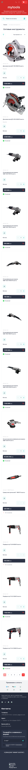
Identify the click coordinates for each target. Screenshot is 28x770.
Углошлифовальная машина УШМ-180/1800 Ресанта (10, 333)
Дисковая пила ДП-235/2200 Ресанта (13, 119)
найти (3, 19)
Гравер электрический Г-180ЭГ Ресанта (14, 492)
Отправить (23, 740)
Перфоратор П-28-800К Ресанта (12, 544)
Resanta (5, 68)
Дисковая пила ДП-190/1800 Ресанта (13, 66)
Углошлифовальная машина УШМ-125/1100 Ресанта (10, 226)
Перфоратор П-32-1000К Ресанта (12, 648)
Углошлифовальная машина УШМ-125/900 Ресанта (10, 173)
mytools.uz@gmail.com (19, 714)
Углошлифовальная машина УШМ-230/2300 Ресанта (10, 386)
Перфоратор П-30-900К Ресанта (12, 596)
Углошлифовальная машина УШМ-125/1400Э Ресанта (10, 279)
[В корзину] (23, 83)
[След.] (23, 674)
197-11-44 (6, 714)
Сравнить (4, 73)
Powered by (12, 763)
